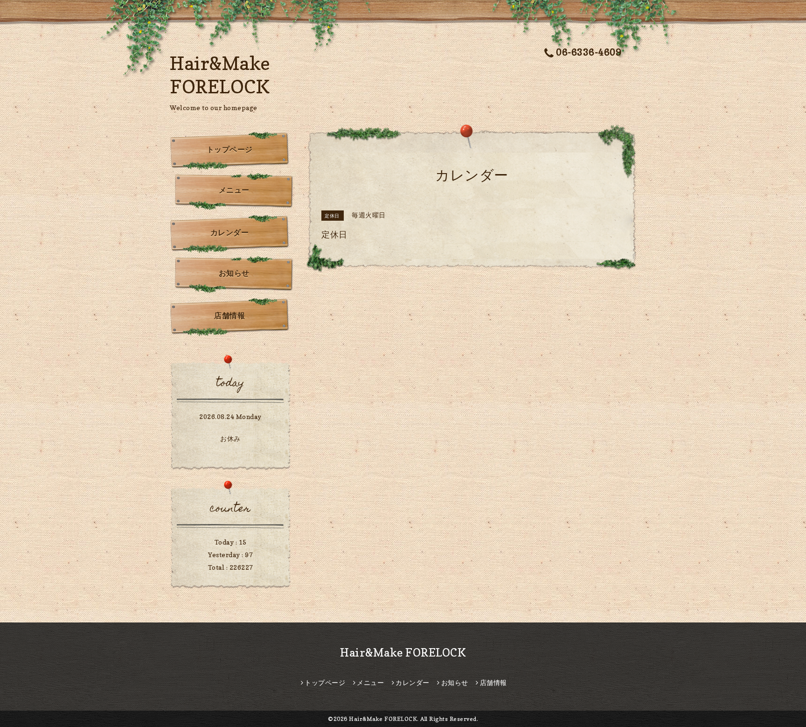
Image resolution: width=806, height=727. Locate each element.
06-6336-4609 (588, 52)
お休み (230, 438)
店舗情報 (229, 315)
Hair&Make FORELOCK (403, 652)
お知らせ (234, 273)
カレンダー (229, 232)
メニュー (234, 190)
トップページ (230, 149)
